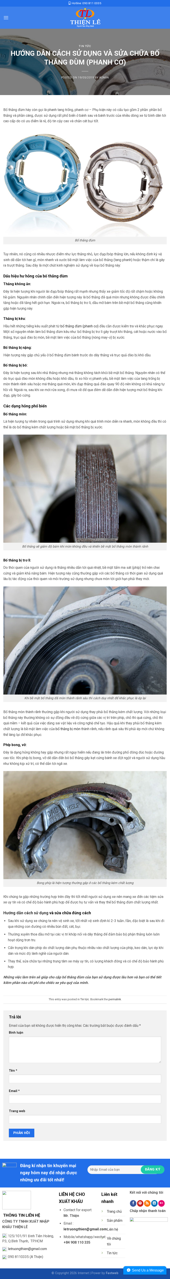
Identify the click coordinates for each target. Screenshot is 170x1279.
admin (104, 77)
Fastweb (112, 1273)
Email (14, 1091)
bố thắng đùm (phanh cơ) (79, 326)
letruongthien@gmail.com (27, 1249)
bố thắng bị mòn (68, 729)
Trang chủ (114, 1211)
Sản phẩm (114, 1220)
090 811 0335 (91, 3)
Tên (13, 1071)
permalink (114, 999)
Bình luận (16, 1033)
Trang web (17, 1111)
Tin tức (85, 46)
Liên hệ (112, 1229)
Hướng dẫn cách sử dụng (25, 913)
